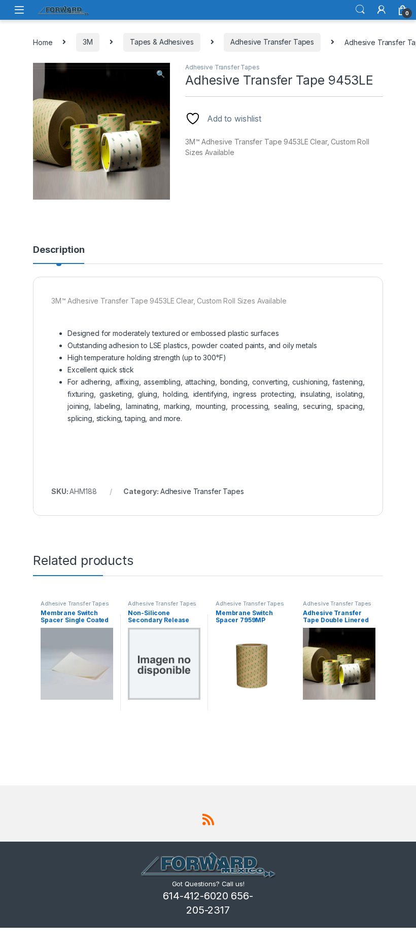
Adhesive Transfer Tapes (272, 41)
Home (42, 41)
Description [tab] (58, 250)
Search (360, 9)
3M (88, 41)
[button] (160, 74)
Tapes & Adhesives (162, 41)
